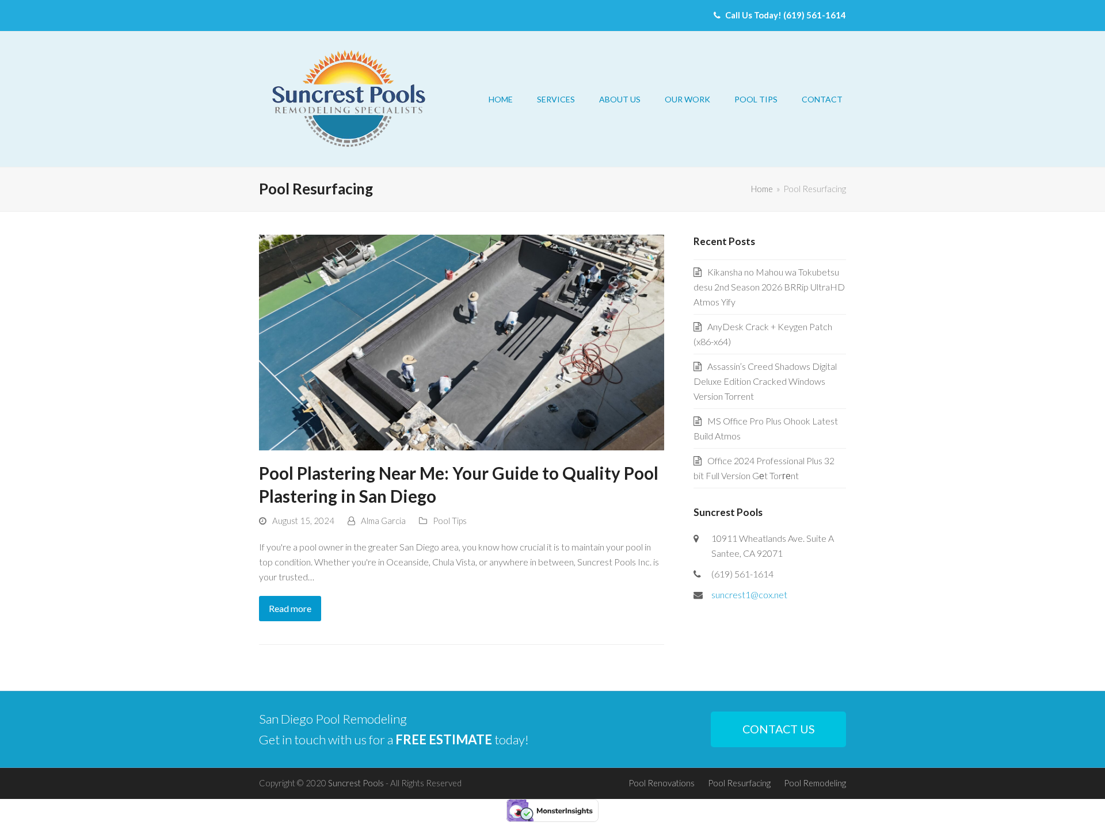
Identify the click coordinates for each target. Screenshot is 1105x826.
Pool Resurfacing (739, 783)
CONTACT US (778, 729)
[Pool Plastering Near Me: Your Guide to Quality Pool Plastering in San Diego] (461, 340)
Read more (290, 608)
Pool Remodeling (815, 783)
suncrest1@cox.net (749, 594)
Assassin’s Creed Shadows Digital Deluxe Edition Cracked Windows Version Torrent (765, 381)
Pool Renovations (661, 783)
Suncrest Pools (356, 783)
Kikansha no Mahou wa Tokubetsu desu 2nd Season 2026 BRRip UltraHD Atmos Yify (769, 286)
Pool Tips (450, 520)
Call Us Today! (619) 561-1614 (784, 15)
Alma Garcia (383, 520)
